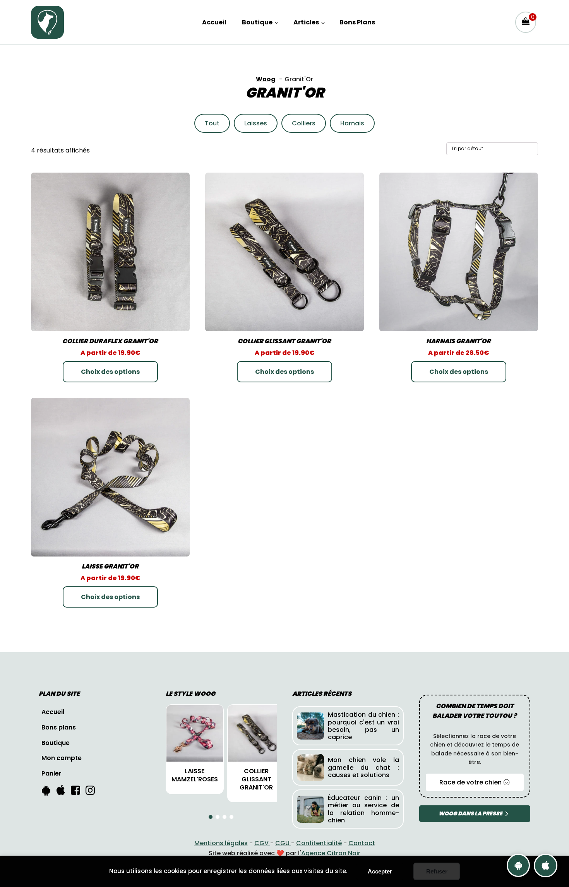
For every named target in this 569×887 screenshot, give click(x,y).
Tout (212, 123)
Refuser (436, 871)
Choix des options (110, 371)
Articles (306, 22)
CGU (283, 843)
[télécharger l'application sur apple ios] (545, 865)
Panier (51, 773)
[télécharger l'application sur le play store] (518, 865)
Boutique (257, 22)
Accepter (380, 871)
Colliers (303, 123)
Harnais (352, 123)
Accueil (214, 22)
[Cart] (525, 22)
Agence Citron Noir (330, 853)
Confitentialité (319, 843)
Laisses (255, 123)
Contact (361, 843)
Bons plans (357, 22)
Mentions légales (221, 843)
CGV (262, 843)
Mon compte (61, 757)
